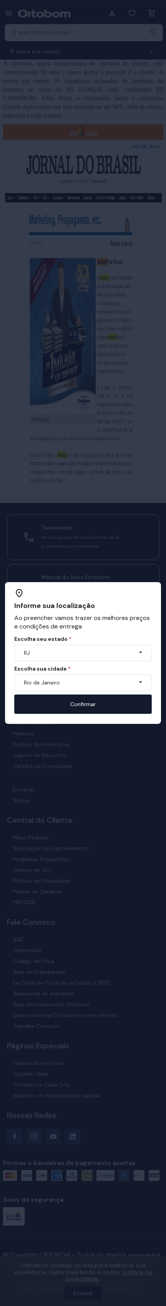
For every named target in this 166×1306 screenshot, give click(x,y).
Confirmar (83, 704)
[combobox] (83, 653)
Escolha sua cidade (42, 668)
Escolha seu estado (42, 638)
